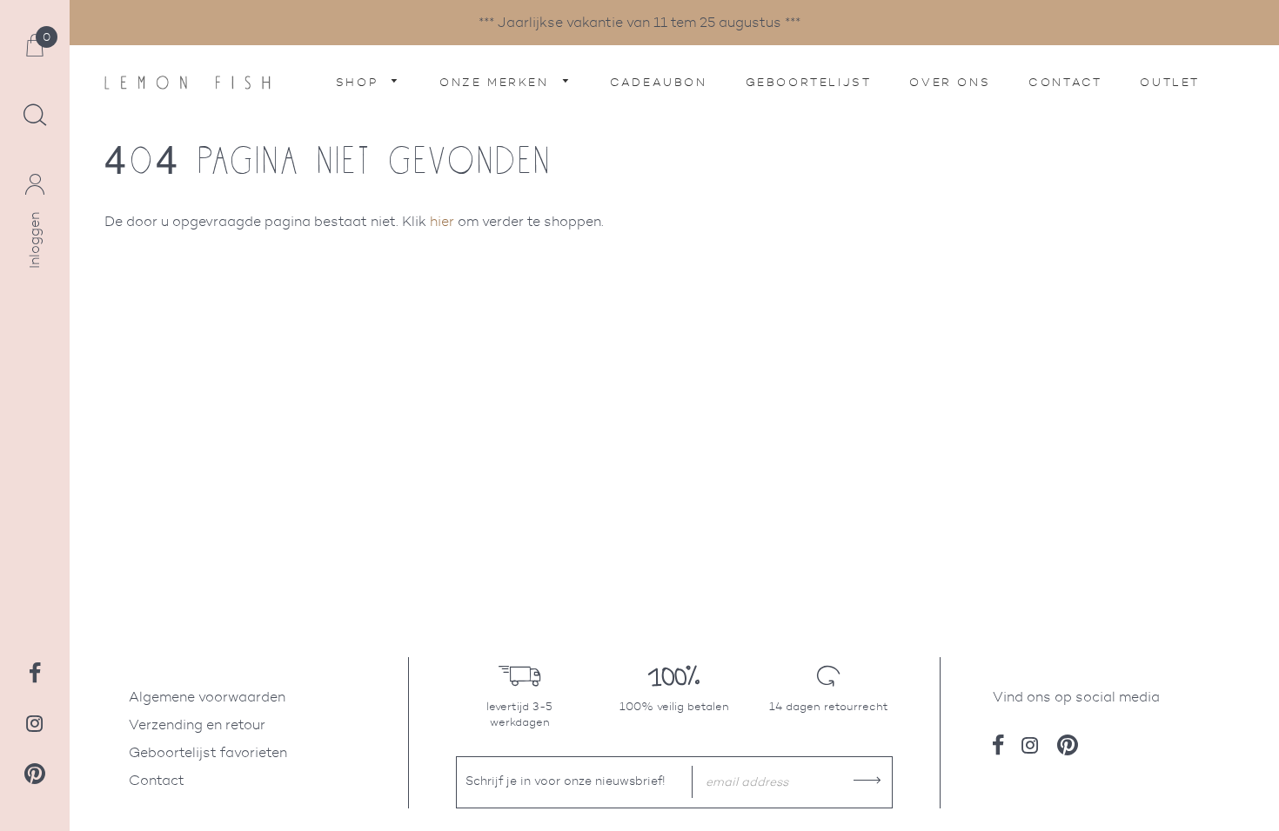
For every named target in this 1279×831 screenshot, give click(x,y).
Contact (1065, 82)
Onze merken (496, 82)
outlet (1170, 82)
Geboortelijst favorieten (208, 752)
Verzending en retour (197, 724)
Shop (360, 82)
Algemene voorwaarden (207, 696)
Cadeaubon (658, 82)
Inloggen (34, 240)
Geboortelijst (809, 82)
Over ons (949, 82)
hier (442, 221)
